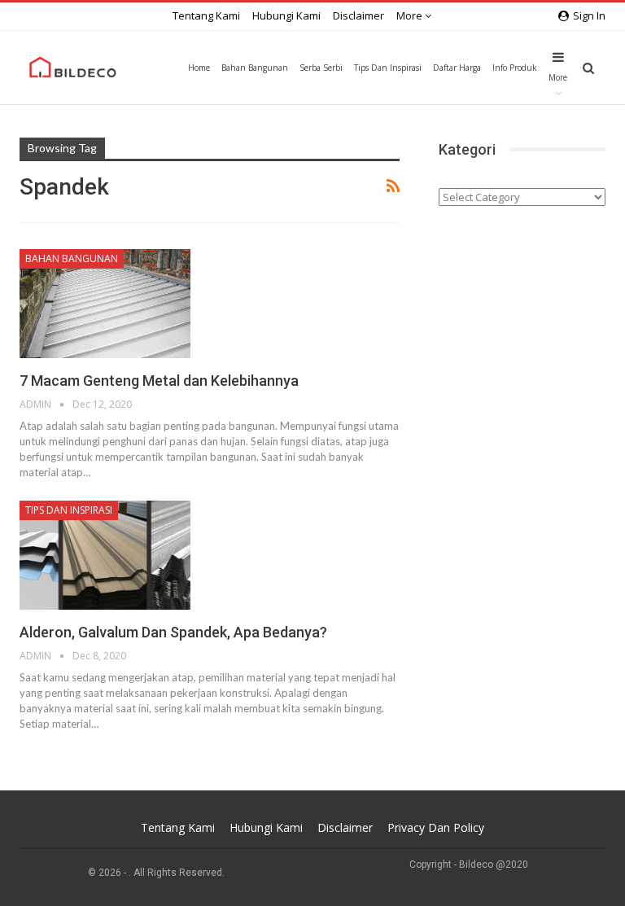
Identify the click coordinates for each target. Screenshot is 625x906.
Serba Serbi (321, 67)
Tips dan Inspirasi (388, 67)
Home (199, 67)
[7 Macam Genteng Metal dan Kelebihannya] (105, 303)
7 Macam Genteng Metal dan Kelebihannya (159, 380)
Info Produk (514, 67)
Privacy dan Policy (435, 827)
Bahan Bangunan (254, 67)
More (410, 15)
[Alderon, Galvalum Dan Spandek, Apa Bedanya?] (105, 555)
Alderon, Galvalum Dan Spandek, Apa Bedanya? (173, 632)
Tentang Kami (206, 15)
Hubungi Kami (286, 15)
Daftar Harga (457, 67)
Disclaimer (358, 15)
